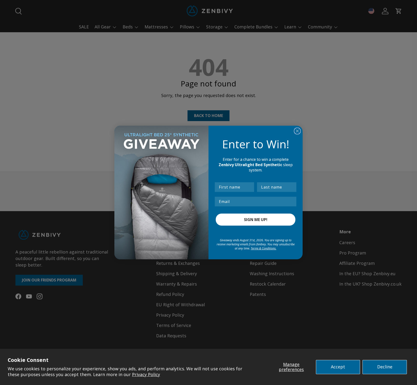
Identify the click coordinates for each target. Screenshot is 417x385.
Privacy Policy (146, 374)
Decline (384, 367)
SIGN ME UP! (255, 219)
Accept (338, 367)
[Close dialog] (297, 131)
